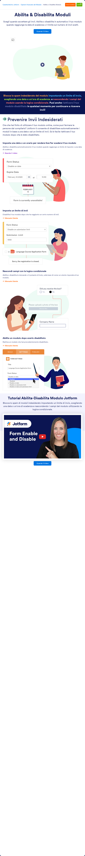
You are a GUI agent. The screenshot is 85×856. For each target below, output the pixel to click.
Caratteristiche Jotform (11, 5)
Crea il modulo (70, 4)
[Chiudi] (80, 3)
